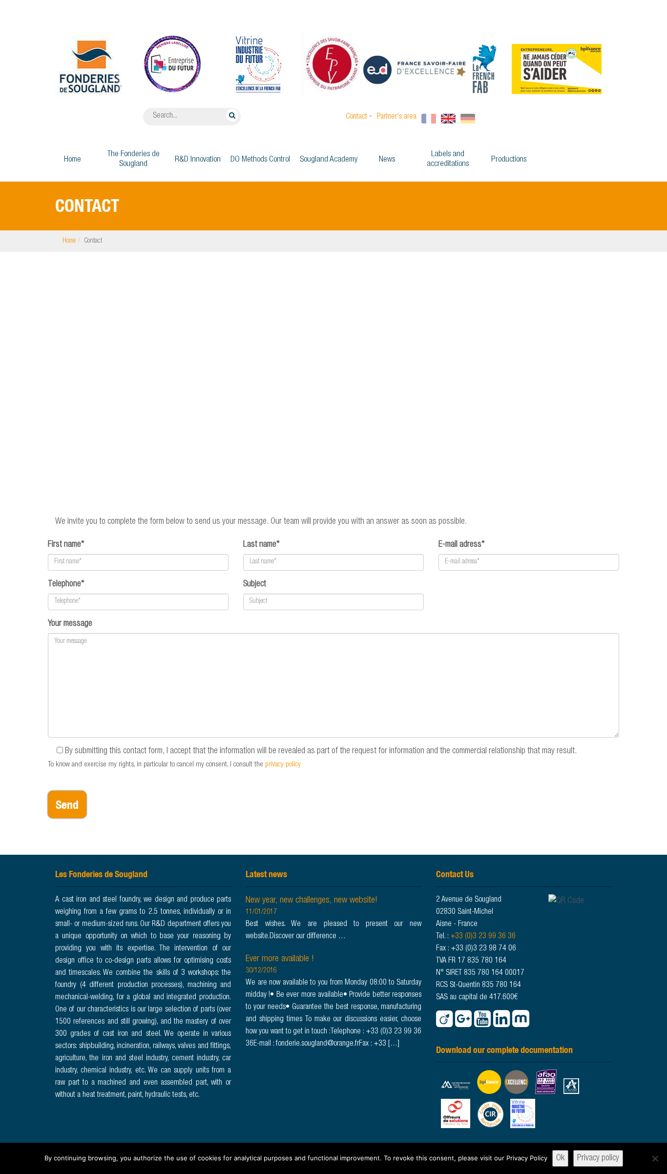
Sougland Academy (328, 160)
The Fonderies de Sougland (133, 159)
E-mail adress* (461, 544)
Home (72, 160)
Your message (70, 623)
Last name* (261, 544)
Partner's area (397, 117)
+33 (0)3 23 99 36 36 (483, 937)
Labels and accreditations (448, 159)
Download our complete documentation (504, 1049)
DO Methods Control (260, 160)
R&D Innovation (198, 160)
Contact (356, 117)
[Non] (655, 1158)
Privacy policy (598, 1158)
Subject (254, 584)
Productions (508, 160)
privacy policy (283, 764)
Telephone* (66, 584)
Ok (560, 1158)
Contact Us (455, 874)
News (387, 160)
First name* (66, 544)
